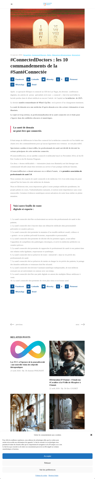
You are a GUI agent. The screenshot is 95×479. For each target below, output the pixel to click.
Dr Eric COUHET (71, 388)
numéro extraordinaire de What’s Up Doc (35, 103)
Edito (49, 55)
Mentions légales (53, 475)
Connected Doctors (39, 55)
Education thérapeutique (61, 55)
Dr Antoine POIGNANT (34, 371)
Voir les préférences (47, 470)
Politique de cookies (41, 475)
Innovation (76, 55)
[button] (91, 435)
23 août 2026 (15, 371)
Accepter (47, 456)
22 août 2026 (54, 388)
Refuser (47, 463)
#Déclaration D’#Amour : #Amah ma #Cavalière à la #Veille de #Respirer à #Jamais (65, 382)
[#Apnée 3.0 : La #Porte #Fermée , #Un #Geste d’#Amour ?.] (67, 411)
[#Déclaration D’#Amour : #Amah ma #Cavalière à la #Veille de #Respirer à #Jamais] (67, 358)
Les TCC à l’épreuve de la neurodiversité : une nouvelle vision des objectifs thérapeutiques (27, 364)
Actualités (27, 55)
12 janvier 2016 (16, 55)
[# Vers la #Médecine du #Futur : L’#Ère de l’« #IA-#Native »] (28, 425)
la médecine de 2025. (74, 98)
